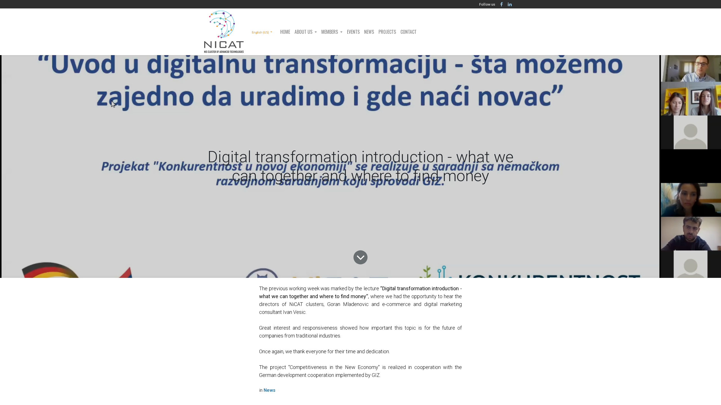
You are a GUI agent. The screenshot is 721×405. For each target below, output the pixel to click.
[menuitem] (285, 31)
